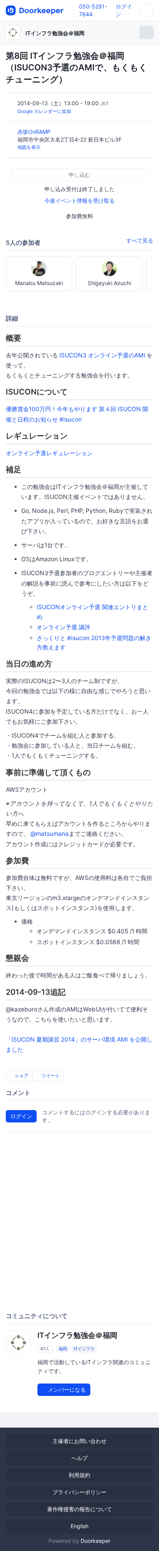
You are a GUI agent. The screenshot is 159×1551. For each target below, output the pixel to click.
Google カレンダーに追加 (44, 111)
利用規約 (79, 1475)
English (79, 1526)
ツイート (50, 1075)
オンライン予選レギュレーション (49, 453)
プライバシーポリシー (79, 1492)
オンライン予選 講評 (63, 627)
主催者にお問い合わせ (79, 1441)
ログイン (21, 1116)
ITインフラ (84, 1348)
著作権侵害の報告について (79, 1509)
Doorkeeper (95, 1540)
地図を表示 (29, 147)
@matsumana (49, 833)
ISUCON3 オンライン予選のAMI (102, 355)
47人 (44, 1348)
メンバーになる (66, 1389)
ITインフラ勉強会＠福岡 (55, 33)
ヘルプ (79, 1458)
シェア (21, 1075)
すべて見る (139, 240)
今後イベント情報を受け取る (79, 200)
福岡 (63, 1348)
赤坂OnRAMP (34, 131)
